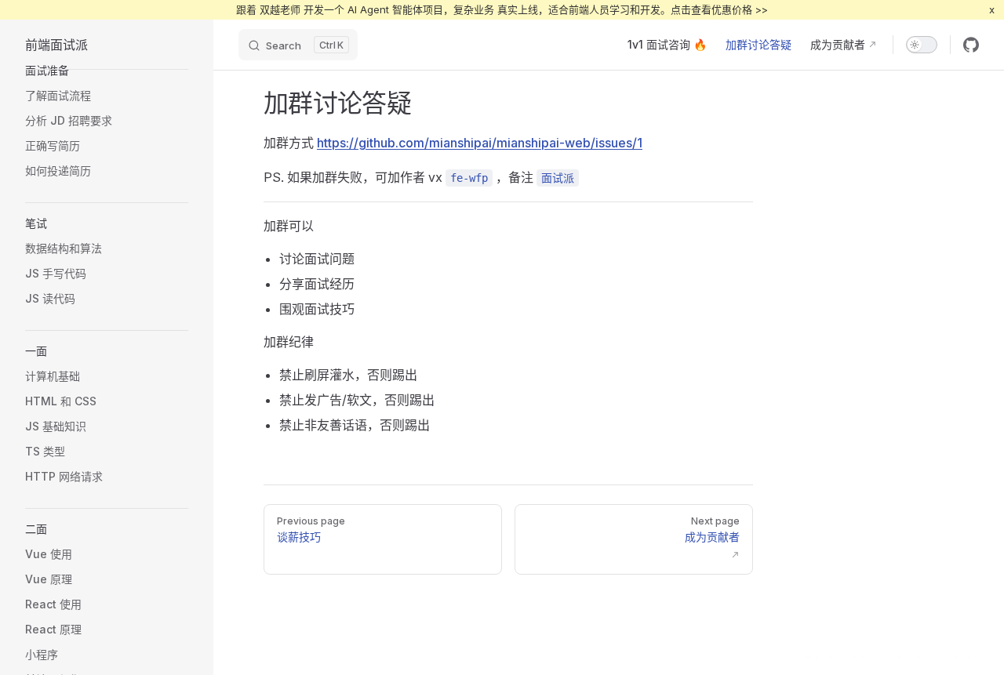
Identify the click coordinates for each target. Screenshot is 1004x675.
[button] (106, 70)
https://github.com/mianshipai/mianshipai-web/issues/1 (479, 143)
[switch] (921, 44)
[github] (971, 45)
